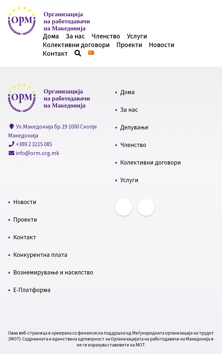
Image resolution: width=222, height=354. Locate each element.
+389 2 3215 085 (33, 144)
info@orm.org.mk (37, 153)
